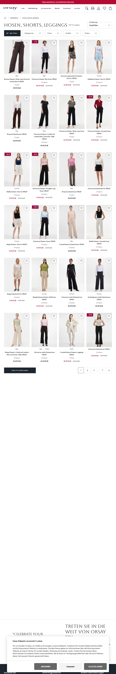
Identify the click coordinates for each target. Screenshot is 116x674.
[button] (109, 370)
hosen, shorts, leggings (30, 18)
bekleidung (14, 18)
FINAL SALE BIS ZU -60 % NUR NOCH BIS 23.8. (58, 2)
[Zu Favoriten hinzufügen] (26, 43)
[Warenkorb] (110, 8)
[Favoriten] (104, 8)
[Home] (5, 18)
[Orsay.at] (10, 8)
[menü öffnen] (25, 8)
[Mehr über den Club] (92, 8)
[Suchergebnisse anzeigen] (86, 8)
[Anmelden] (98, 8)
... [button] (98, 370)
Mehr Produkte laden (20, 370)
